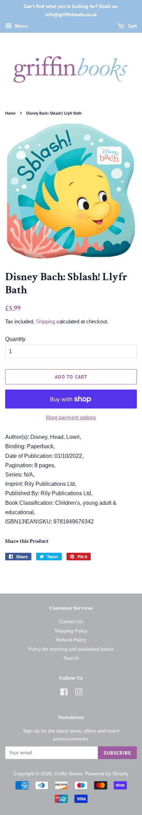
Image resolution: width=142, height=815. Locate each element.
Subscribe (117, 753)
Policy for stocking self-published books (71, 649)
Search (71, 658)
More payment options (71, 417)
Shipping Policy (71, 631)
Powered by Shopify (107, 773)
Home (10, 113)
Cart (132, 26)
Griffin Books (68, 773)
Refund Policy (71, 639)
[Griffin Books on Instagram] (78, 693)
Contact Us (71, 621)
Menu (20, 26)
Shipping (45, 321)
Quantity (15, 339)
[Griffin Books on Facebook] (64, 693)
